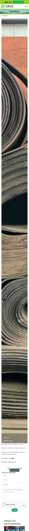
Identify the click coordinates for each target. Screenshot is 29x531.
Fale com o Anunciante (8, 472)
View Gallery (8, 441)
